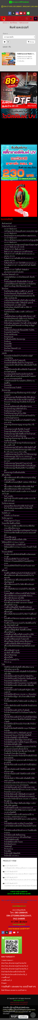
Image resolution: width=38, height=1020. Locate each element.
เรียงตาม (6, 33)
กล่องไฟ (4, 353)
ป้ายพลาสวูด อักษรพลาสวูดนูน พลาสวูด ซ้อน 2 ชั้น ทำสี (19, 426)
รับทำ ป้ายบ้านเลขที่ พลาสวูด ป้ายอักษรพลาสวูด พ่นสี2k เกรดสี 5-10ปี (19, 444)
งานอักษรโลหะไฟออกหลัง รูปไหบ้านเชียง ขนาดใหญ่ (19, 300)
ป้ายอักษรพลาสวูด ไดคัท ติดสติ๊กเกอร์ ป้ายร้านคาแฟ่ (19, 434)
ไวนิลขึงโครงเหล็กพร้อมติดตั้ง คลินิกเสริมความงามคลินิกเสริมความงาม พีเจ (19, 668)
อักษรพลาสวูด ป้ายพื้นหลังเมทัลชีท (14, 472)
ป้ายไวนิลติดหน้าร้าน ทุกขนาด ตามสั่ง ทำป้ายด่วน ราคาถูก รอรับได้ (20, 761)
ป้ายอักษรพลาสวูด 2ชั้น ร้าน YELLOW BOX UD (18, 456)
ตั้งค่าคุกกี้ (13, 1017)
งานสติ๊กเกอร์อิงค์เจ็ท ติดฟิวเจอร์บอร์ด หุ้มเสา (17, 643)
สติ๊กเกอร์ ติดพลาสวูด (10, 655)
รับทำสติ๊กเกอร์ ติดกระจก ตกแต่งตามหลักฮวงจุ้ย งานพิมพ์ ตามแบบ (19, 619)
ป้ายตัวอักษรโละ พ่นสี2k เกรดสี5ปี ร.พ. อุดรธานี (18, 291)
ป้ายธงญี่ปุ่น (7, 851)
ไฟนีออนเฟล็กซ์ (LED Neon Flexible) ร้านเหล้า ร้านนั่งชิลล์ (20, 548)
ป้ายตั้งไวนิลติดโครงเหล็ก (11, 839)
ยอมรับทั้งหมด (23, 1017)
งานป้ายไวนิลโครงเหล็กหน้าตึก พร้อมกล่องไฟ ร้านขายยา (20, 827)
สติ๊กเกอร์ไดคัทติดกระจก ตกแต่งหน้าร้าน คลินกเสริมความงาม (19, 590)
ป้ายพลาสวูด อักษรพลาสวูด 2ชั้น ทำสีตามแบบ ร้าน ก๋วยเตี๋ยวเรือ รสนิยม (19, 439)
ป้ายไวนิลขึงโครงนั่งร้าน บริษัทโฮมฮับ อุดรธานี (17, 733)
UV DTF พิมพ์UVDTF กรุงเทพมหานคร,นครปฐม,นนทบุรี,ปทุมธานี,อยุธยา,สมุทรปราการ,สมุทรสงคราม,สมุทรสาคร (20, 243)
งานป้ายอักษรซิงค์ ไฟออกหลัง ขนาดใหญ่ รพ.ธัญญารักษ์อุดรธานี (19, 326)
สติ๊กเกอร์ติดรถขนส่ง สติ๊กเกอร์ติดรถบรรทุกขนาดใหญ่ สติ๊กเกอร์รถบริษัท (20, 479)
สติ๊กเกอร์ (4, 570)
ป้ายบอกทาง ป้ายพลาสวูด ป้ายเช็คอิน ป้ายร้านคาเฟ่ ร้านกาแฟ (19, 403)
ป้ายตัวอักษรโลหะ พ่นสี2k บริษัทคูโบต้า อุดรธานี (18, 303)
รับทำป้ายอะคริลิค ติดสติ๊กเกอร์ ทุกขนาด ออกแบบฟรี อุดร (20, 534)
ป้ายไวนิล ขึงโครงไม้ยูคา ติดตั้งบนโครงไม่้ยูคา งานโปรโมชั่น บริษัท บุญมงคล (20, 804)
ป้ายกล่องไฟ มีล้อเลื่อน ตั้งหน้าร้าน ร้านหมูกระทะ (18, 363)
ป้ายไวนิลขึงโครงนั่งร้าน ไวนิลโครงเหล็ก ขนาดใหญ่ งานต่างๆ (20, 702)
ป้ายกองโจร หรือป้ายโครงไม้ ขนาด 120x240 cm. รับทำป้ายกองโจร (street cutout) (20, 791)
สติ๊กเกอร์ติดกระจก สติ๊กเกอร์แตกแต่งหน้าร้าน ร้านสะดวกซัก (19, 576)
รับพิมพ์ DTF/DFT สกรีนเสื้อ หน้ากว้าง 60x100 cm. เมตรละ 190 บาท (19, 255)
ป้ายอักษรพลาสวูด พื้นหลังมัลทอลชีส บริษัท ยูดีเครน (19, 397)
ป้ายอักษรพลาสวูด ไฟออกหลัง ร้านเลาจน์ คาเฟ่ (18, 463)
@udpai (23, 921)
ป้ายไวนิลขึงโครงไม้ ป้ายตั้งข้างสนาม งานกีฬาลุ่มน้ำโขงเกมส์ (20, 820)
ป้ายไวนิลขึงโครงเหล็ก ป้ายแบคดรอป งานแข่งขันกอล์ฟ (20, 683)
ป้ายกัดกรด (7, 341)
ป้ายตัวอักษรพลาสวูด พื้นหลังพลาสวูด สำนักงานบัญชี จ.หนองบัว (20, 394)
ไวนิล (3, 664)
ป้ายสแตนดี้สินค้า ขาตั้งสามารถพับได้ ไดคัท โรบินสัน (19, 593)
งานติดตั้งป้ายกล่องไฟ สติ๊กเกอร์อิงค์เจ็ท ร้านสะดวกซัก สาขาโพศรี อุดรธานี (20, 370)
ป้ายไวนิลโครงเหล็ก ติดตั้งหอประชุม (14, 835)
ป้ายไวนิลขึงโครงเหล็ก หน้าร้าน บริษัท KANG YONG (19, 787)
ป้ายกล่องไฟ (7, 346)
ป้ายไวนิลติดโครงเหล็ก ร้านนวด (13, 842)
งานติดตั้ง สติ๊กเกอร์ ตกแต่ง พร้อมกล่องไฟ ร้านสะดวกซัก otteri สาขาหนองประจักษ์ (20, 377)
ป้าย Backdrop (8, 849)
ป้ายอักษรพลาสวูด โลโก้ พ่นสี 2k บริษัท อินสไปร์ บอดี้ (20, 447)
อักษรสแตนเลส (8, 337)
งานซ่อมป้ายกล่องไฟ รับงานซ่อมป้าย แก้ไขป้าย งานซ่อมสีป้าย (19, 382)
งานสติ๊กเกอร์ (5, 977)
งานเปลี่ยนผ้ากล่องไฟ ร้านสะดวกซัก (14, 360)
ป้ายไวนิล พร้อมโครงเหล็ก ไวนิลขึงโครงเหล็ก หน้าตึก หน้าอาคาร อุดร (19, 770)
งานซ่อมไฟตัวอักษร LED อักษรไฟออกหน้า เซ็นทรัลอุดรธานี (19, 278)
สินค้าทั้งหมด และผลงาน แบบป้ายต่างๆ (13, 990)
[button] (26, 19)
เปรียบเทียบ (21, 61)
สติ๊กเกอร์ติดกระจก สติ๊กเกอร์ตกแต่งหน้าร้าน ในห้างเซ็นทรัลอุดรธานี (19, 581)
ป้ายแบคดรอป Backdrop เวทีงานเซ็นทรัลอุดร (17, 837)
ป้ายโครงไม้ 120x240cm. (11, 856)
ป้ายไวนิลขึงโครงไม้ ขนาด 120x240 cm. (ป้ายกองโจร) (20, 694)
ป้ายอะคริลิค (8, 344)
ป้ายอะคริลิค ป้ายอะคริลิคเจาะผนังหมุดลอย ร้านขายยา (20, 530)
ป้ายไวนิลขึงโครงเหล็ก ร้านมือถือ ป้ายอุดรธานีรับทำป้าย (20, 742)
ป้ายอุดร (4, 983)
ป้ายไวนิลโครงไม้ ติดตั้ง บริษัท (13, 744)
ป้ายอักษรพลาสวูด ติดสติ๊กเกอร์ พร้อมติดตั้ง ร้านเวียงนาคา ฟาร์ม (19, 421)
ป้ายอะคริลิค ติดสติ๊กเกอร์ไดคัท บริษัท (15, 539)
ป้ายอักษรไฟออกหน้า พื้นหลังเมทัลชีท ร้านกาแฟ (18, 281)
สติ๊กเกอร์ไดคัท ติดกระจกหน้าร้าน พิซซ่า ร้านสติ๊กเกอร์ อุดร (20, 615)
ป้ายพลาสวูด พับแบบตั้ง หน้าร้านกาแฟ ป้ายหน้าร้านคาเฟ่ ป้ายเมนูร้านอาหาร (19, 417)
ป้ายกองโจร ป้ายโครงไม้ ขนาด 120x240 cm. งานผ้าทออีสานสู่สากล (20, 800)
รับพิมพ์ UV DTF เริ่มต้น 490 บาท (14, 249)
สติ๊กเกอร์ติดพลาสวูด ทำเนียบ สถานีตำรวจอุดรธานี (19, 400)
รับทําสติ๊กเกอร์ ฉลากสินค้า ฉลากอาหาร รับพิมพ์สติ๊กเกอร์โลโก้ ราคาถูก (18, 604)
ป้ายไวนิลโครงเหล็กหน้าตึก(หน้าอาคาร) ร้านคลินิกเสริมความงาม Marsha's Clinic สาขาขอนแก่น (20, 784)
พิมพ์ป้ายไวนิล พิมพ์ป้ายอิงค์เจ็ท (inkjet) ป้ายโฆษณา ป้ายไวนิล (20, 729)
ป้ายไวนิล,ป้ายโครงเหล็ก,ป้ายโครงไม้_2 (14, 974)
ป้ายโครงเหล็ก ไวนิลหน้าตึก (12, 853)
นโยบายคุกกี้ (6, 1013)
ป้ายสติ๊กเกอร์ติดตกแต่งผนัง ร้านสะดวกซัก (16, 639)
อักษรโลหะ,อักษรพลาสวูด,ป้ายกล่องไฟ (13, 963)
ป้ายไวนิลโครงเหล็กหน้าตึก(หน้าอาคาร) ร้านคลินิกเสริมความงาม (20, 831)
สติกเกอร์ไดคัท (8, 657)
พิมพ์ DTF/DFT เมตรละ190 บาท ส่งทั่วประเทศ (18, 251)
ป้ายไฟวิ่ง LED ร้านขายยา (11, 515)
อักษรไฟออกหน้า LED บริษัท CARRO (15, 305)
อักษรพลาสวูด (8, 351)
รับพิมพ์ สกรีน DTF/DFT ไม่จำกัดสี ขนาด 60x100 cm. (20, 263)
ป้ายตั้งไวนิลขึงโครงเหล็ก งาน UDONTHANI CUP (18, 808)
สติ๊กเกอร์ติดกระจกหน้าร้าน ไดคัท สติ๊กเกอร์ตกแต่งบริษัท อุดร (19, 585)
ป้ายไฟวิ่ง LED (6, 513)
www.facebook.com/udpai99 (19, 926)
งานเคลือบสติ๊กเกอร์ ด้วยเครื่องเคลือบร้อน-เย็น (17, 637)
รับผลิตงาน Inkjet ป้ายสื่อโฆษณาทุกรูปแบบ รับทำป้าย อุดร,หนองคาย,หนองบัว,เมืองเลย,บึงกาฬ (20, 748)
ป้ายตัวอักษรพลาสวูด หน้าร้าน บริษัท (15, 413)
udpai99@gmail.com (19, 906)
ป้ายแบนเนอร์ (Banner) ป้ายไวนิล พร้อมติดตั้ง (17, 735)
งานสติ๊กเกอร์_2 (6, 980)
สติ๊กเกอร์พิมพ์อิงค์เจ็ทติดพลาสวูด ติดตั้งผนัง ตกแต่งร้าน (19, 647)
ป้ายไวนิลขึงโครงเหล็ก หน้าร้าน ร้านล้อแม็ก (17, 710)
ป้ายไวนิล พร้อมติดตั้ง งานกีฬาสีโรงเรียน (16, 737)
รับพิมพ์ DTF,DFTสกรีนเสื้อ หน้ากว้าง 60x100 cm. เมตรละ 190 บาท (19, 259)
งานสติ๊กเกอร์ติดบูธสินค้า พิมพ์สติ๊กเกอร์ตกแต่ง (18, 607)
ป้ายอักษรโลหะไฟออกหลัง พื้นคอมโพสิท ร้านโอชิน (19, 330)
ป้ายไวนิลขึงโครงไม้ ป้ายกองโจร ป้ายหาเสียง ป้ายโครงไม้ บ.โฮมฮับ (20, 725)
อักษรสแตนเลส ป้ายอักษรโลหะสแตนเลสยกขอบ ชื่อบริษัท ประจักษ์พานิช (19, 297)
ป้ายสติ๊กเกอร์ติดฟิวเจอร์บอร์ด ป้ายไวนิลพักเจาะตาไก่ (20, 573)
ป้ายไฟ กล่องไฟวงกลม (10, 334)
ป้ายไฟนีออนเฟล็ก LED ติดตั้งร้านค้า (15, 545)
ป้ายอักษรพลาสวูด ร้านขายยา (13, 411)
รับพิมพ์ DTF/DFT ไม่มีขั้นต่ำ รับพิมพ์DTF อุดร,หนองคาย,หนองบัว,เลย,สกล (16, 271)
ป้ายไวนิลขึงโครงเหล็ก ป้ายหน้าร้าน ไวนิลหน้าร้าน (18, 676)
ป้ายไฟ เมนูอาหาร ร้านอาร (12, 521)
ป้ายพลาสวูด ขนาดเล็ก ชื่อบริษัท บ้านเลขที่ (17, 429)
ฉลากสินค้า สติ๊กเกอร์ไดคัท (12, 653)
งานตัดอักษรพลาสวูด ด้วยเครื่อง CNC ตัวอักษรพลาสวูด (20, 454)
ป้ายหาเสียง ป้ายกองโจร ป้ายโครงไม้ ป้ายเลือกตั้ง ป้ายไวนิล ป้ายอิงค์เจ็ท (20, 757)
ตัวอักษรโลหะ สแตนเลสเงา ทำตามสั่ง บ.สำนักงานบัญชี (20, 323)
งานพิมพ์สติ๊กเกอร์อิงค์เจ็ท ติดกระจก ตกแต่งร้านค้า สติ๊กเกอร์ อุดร (19, 610)
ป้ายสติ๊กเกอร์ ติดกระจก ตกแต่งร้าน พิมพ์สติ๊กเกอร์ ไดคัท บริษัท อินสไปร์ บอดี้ (20, 624)
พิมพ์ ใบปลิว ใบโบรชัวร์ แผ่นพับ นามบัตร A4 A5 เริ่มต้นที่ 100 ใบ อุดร (19, 492)
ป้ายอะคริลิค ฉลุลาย (10, 537)
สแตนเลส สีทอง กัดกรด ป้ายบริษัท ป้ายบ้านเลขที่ (18, 506)
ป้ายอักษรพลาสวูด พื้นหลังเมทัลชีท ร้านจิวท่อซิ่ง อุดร (20, 466)
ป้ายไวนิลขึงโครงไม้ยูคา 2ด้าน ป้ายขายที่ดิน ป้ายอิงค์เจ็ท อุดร (19, 698)
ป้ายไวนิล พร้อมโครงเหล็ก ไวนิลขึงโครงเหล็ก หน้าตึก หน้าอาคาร (19, 775)
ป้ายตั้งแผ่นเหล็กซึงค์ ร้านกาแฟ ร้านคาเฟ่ (16, 559)
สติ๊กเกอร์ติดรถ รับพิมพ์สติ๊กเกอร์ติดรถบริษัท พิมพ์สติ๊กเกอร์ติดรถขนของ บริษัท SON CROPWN (19, 488)
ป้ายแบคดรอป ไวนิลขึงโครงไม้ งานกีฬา (15, 681)
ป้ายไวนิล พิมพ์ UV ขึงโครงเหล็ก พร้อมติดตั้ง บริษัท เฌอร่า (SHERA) (19, 779)
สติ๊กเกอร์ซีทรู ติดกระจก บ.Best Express (16, 627)
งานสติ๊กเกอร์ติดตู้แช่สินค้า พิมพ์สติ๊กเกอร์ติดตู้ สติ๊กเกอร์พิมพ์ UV (17, 631)
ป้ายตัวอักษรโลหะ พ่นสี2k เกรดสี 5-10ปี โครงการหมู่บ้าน (18, 313)
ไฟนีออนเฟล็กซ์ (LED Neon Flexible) (13, 542)
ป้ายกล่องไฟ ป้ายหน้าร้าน (11, 332)
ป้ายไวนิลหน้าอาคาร (10, 844)
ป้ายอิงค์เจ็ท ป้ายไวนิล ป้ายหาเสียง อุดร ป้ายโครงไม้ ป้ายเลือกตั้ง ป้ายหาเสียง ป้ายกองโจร (19, 752)
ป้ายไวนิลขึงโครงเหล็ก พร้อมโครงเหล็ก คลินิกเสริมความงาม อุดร (19, 686)
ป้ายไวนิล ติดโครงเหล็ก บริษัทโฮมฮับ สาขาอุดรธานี (19, 794)
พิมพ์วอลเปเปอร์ (7, 223)
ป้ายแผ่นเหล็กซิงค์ (7, 552)
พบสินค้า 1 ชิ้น (7, 47)
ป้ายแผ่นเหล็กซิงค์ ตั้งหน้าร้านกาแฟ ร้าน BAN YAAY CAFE (19, 567)
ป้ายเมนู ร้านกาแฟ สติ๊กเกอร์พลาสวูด (15, 436)
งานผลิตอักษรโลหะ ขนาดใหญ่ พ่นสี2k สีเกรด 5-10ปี (19, 316)
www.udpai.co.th (19, 924)
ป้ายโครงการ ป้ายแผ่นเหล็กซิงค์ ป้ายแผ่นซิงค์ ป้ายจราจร (19, 562)
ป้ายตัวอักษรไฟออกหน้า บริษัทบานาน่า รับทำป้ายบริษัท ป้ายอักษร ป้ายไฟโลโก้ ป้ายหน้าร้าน (19, 320)
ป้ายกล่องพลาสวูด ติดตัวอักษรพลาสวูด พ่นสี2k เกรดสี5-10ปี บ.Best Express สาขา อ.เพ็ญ (19, 451)
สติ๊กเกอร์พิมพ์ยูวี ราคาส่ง (11, 650)
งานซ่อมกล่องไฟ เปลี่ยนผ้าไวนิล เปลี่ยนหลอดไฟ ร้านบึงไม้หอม (20, 366)
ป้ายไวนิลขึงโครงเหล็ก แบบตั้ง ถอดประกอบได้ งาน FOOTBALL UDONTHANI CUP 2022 (19, 816)
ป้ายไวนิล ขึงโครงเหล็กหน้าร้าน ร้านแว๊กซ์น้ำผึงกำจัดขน (20, 717)
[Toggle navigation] (36, 19)
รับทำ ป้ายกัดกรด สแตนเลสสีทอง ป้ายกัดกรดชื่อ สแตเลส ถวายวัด (18, 509)
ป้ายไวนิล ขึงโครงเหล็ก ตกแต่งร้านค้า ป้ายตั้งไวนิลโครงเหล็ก (20, 766)
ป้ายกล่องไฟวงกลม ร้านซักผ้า (13, 388)
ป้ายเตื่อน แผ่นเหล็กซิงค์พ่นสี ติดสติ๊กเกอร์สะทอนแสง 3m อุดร (20, 555)
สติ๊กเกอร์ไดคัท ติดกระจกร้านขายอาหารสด (17, 600)
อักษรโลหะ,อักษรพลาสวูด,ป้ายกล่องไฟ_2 (14, 966)
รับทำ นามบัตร (8, 496)
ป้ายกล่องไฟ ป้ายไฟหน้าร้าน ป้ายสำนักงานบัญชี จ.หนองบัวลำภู (18, 357)
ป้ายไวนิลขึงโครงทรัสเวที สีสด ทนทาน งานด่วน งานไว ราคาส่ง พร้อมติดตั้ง (20, 811)
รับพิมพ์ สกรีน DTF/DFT (9, 226)
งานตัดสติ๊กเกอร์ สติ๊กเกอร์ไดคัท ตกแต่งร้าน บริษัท (19, 634)
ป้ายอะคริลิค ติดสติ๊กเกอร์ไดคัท (11, 523)
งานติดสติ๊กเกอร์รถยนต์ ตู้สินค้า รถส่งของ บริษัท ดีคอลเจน (20, 483)
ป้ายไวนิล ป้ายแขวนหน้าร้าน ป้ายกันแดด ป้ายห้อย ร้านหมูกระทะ (20, 713)
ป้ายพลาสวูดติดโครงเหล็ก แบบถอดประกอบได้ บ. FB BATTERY (19, 460)
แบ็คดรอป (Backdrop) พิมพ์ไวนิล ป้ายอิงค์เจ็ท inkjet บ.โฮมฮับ (20, 720)
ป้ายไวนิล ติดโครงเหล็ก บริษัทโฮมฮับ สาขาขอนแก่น (19, 796)
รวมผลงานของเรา (7, 960)
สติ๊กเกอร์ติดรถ (6, 475)
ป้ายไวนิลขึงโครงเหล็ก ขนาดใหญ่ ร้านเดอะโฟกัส (18, 823)
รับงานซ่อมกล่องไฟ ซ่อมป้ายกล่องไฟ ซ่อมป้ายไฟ (18, 374)
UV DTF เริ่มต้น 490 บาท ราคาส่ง (14, 247)
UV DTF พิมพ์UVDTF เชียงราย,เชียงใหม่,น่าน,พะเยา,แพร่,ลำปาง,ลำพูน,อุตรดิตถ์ (20, 239)
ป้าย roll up (7, 662)
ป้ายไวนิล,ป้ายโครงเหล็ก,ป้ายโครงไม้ (13, 972)
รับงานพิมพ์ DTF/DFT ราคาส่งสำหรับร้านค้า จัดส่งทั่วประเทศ (20, 266)
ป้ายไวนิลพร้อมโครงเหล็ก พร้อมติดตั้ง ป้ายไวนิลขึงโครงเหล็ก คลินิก (20, 673)
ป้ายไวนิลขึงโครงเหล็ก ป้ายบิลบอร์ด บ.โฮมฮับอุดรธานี (20, 678)
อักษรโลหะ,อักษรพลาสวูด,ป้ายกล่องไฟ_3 (14, 969)
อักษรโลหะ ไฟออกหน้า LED (10, 274)
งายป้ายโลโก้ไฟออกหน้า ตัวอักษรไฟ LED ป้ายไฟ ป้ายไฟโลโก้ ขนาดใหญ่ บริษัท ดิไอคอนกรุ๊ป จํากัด (20, 285)
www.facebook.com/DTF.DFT (19, 929)
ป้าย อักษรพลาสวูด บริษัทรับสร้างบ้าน (15, 409)
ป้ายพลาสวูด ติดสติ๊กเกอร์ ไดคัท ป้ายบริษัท (17, 431)
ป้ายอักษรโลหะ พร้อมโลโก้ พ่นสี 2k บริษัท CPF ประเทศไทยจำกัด (18, 308)
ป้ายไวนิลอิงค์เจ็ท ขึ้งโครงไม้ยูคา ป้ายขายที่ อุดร (18, 740)
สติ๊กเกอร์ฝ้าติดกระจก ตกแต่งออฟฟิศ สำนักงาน (18, 596)
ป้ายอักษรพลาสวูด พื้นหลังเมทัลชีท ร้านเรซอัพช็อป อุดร (19, 469)
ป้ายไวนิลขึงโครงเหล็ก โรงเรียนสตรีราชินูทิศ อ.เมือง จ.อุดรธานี (19, 691)
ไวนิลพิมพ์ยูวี (8, 846)
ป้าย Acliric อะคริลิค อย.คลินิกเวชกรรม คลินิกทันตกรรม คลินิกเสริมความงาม (19, 527)
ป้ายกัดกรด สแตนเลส (8, 503)
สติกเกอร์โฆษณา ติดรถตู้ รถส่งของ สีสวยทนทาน (18, 641)
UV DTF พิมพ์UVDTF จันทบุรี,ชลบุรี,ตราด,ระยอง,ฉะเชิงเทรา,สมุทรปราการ (20, 234)
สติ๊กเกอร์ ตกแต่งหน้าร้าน (11, 659)
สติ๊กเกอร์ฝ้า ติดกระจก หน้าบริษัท (14, 598)
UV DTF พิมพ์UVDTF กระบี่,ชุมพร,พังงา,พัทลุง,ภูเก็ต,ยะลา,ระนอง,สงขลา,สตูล (20, 230)
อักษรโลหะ (5, 289)
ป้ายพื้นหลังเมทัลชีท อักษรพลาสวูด (14, 339)
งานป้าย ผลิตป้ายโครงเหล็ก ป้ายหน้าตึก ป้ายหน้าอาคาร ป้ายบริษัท (20, 707)
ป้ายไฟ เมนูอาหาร (7, 518)
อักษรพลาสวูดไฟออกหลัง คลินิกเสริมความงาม (18, 406)
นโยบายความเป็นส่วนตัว (21, 1011)
